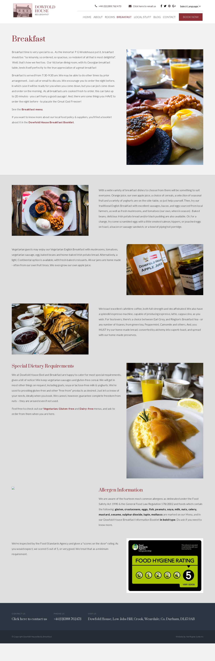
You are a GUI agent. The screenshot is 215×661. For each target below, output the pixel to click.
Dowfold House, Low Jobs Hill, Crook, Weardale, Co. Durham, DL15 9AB (141, 619)
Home (87, 16)
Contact (169, 16)
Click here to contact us (29, 619)
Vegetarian (50, 408)
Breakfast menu (32, 109)
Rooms (110, 16)
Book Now (191, 16)
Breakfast (124, 16)
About (98, 16)
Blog (157, 16)
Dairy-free (86, 408)
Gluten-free (66, 408)
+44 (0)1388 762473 (67, 619)
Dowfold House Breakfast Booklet (51, 122)
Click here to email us (144, 6)
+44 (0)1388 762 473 (109, 6)
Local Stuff (142, 16)
